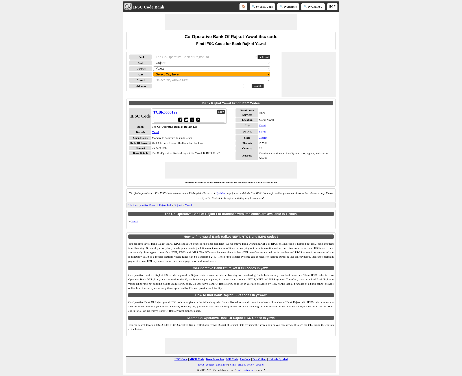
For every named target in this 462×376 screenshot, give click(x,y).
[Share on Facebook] (180, 119)
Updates (220, 193)
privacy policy (246, 364)
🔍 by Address (288, 6)
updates (260, 364)
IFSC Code (181, 359)
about (201, 364)
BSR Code (232, 359)
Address (141, 86)
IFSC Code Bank (148, 7)
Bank (141, 57)
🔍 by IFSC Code (262, 6)
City (140, 74)
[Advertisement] (231, 22)
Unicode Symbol (278, 359)
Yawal (155, 132)
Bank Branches (215, 359)
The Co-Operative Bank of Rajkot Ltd (149, 205)
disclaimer (222, 364)
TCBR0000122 (165, 112)
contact (210, 364)
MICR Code (196, 359)
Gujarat (263, 137)
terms (233, 364)
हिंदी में (332, 6)
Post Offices (259, 359)
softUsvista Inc (245, 370)
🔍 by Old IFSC (313, 6)
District (141, 68)
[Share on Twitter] (192, 119)
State (141, 63)
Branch (141, 80)
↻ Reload (264, 57)
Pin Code (245, 359)
